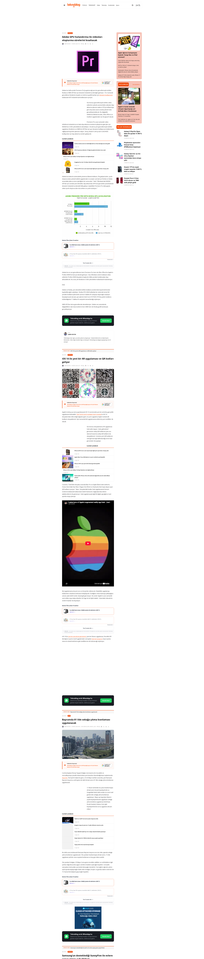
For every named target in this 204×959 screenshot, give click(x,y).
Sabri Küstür (67, 44)
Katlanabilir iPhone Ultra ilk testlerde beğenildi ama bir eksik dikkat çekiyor (128, 71)
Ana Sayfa (64, 33)
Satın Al (72, 246)
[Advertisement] (88, 656)
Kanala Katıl (106, 320)
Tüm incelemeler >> (136, 84)
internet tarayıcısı (97, 639)
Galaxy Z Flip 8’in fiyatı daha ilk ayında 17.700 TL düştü (133, 133)
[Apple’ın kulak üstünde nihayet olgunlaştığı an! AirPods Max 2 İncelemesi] (129, 96)
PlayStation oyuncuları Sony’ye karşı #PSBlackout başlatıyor (132, 145)
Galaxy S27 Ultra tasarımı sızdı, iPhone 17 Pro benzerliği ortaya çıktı (129, 76)
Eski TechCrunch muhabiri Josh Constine (89, 414)
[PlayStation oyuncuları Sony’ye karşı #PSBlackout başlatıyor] (119, 145)
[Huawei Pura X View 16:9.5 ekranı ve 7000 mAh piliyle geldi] (119, 180)
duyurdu (64, 778)
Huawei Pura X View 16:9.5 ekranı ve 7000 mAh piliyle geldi (131, 180)
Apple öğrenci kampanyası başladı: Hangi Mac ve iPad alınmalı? (127, 55)
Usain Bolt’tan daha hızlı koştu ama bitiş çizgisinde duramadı (128, 61)
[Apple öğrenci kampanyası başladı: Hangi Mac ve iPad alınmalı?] (129, 42)
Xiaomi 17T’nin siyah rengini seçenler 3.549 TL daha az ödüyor (133, 169)
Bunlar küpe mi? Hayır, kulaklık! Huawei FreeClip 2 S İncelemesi (128, 115)
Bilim (69, 715)
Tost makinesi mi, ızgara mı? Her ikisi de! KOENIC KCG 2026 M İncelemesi (129, 120)
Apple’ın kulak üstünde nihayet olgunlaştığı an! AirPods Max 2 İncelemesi (127, 109)
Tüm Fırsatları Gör (87, 263)
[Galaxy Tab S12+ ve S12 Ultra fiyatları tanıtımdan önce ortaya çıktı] (119, 156)
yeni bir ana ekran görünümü (77, 636)
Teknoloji (70, 33)
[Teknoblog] (73, 5)
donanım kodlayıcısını (106, 95)
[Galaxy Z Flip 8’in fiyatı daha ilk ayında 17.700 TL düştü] (119, 133)
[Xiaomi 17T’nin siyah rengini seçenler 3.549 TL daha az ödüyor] (119, 169)
